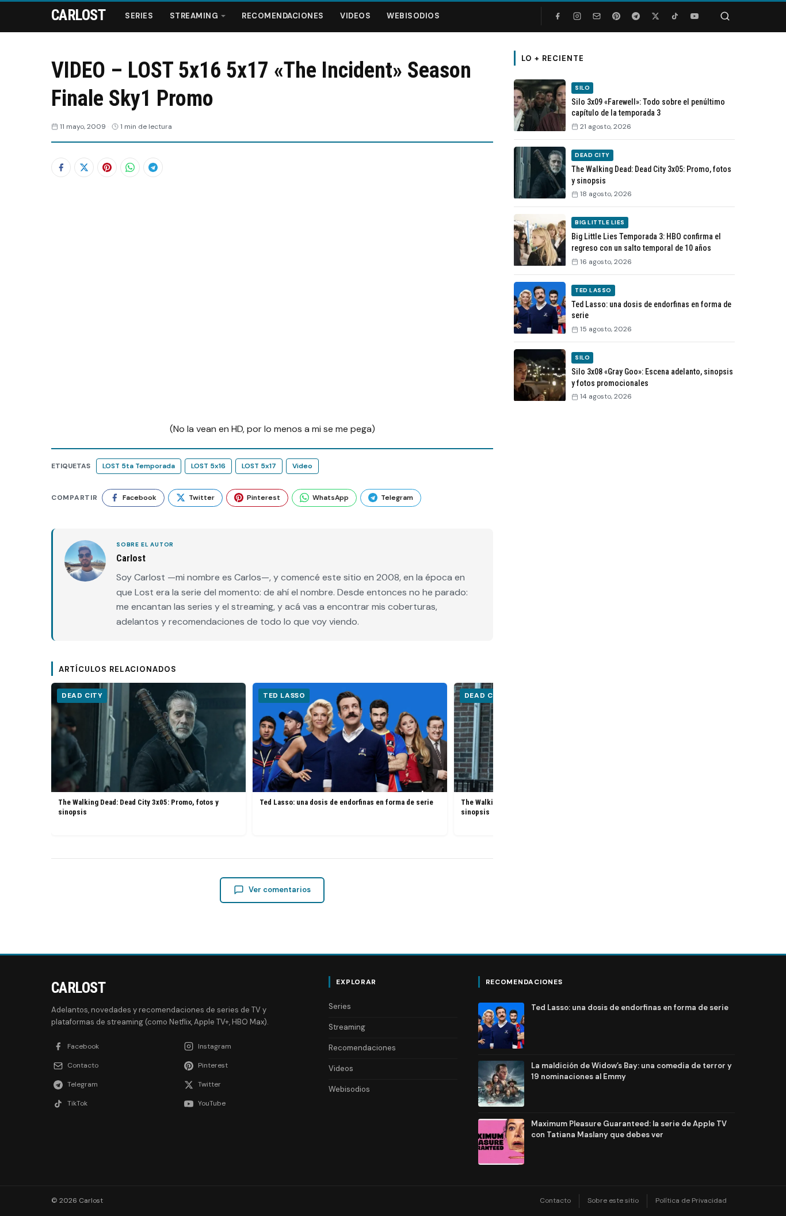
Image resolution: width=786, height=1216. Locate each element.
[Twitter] (655, 16)
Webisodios (413, 16)
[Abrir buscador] (725, 16)
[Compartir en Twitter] (84, 167)
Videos (355, 16)
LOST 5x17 (259, 466)
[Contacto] (596, 16)
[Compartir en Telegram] (153, 167)
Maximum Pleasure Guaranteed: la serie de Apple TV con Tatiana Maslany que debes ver (629, 1129)
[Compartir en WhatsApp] (130, 167)
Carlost (78, 987)
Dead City (82, 695)
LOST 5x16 (208, 466)
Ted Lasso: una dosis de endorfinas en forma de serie (346, 802)
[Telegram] (636, 16)
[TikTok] (675, 16)
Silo (582, 87)
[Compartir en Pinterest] (107, 167)
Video (302, 466)
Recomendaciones (283, 16)
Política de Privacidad (691, 1200)
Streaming (194, 16)
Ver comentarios (280, 889)
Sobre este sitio (613, 1200)
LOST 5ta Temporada (138, 466)
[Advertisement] (624, 588)
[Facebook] (557, 16)
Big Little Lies (600, 222)
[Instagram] (577, 16)
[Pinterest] (616, 16)
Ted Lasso (284, 695)
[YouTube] (694, 16)
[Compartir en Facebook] (61, 167)
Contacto (555, 1200)
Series (139, 16)
